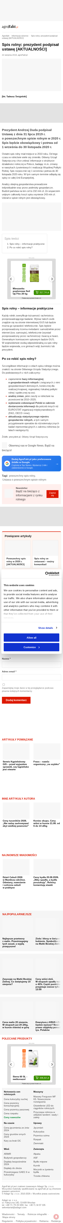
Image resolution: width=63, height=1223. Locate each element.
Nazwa (6, 659)
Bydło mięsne (40, 1161)
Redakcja (56, 1221)
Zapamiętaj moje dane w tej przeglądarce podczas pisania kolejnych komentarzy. (27, 689)
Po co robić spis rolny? (21, 247)
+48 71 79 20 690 (14, 1205)
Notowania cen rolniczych (12, 1093)
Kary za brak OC (12, 1140)
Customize (30, 647)
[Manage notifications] (56, 1216)
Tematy (21, 1214)
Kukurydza (38, 1131)
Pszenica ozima (41, 1135)
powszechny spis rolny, (22, 475)
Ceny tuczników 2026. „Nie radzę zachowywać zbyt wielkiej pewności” (16, 823)
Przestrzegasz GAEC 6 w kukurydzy (17, 1173)
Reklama (43, 1221)
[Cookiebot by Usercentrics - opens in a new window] (45, 574)
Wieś (6, 1149)
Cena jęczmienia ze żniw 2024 (16, 1129)
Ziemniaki (38, 1143)
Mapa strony (8, 1217)
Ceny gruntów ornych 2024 (15, 1135)
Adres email (9, 671)
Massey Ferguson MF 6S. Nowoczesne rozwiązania (44, 1099)
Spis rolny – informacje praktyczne (27, 244)
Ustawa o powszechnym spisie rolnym (24, 479)
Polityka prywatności (26, 1221)
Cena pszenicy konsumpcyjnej (11, 1104)
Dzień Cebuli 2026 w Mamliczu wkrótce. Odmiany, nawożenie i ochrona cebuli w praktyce (14, 882)
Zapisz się (52, 494)
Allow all (31, 637)
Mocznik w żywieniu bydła (43, 1170)
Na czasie (9, 1123)
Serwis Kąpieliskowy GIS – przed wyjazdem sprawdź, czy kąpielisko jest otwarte (16, 765)
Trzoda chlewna (41, 1176)
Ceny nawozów (12, 1117)
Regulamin (7, 1221)
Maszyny (38, 1091)
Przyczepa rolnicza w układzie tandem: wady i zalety (45, 1115)
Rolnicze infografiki (37, 1214)
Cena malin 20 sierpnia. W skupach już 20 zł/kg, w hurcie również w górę (15, 1025)
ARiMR (7, 1154)
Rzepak (37, 1139)
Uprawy (37, 1123)
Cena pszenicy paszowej (16, 1109)
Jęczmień (38, 1127)
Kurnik (36, 1165)
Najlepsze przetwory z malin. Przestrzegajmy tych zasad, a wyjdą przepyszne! (15, 942)
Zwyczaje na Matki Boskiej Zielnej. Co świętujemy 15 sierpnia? (17, 981)
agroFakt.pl (23, 55)
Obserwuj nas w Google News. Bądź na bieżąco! (28, 448)
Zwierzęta (38, 1149)
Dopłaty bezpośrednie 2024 (15, 1163)
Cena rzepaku (11, 1113)
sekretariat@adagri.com (14, 1207)
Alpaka (36, 1154)
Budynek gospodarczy (15, 1157)
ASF (35, 1157)
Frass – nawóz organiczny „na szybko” (46, 762)
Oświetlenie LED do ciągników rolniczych (43, 1107)
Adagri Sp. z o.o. (45, 1186)
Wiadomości (8, 1214)
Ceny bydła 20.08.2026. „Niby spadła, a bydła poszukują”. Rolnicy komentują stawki (46, 881)
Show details (45, 627)
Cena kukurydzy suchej (16, 1099)
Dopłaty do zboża (13, 1168)
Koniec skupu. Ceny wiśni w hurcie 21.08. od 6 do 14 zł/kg (46, 823)
